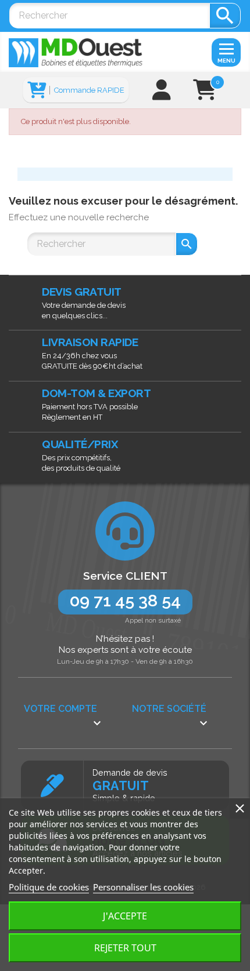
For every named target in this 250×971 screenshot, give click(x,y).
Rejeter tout (125, 947)
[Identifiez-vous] (161, 94)
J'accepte (125, 916)
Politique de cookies (49, 887)
